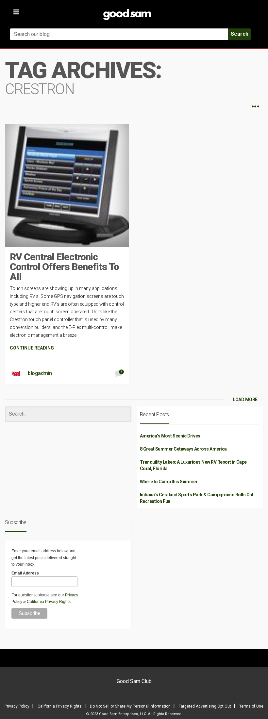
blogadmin (40, 373)
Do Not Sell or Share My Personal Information (130, 706)
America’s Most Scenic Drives (170, 435)
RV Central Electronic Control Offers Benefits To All (64, 266)
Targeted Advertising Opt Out (205, 706)
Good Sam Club (134, 681)
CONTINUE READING (32, 348)
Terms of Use (251, 706)
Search (239, 34)
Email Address (25, 573)
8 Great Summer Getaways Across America (183, 449)
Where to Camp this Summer (169, 481)
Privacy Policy (17, 706)
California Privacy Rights (49, 601)
